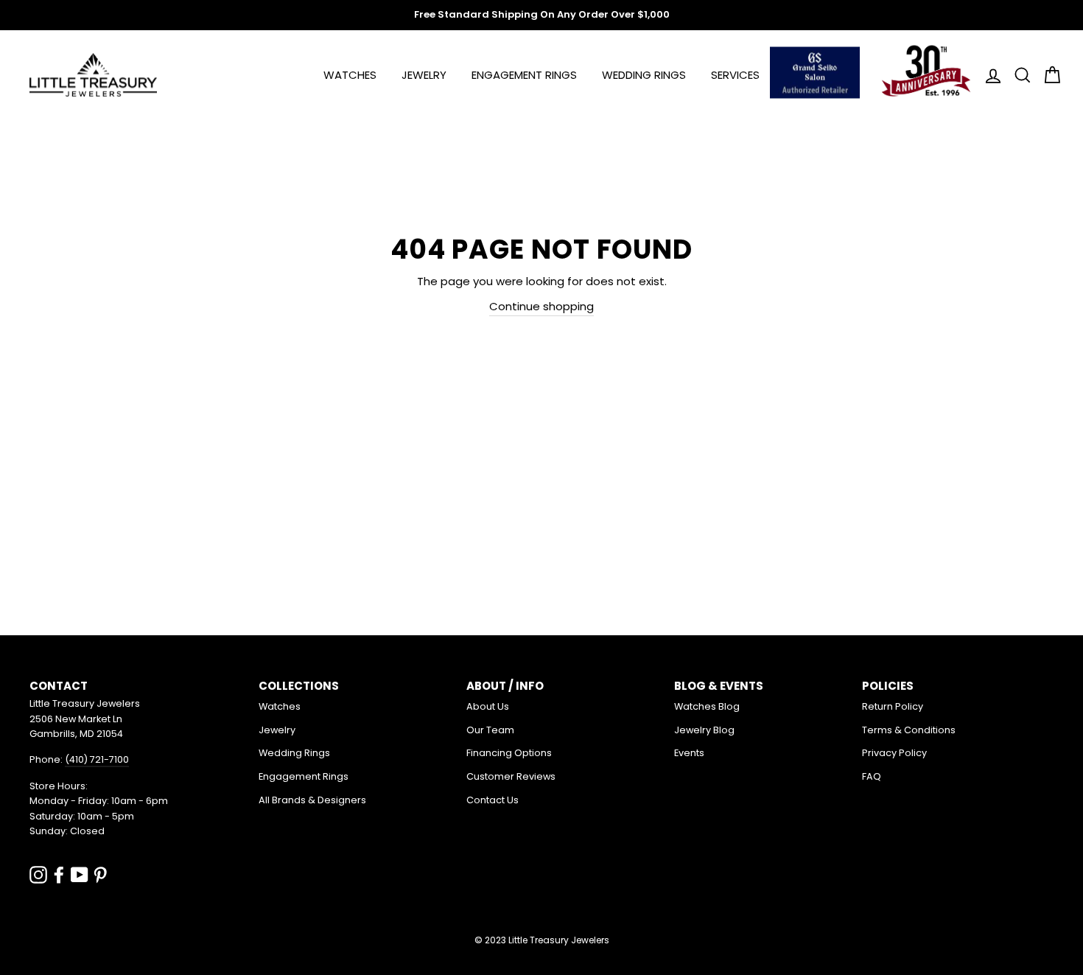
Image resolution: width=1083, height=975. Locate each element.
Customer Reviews (510, 776)
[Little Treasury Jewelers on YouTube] (79, 874)
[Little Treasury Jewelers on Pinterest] (100, 874)
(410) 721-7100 (97, 759)
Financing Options (509, 753)
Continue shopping (541, 306)
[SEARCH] (1018, 75)
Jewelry (424, 75)
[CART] (1047, 75)
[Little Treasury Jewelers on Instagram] (38, 874)
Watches (349, 75)
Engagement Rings (524, 75)
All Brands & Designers (312, 800)
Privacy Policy (894, 753)
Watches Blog (707, 706)
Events (689, 753)
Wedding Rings (644, 75)
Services (735, 75)
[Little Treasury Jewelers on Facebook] (59, 874)
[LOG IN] (988, 75)
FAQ (871, 776)
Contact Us (492, 800)
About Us (487, 706)
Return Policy (892, 706)
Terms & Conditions (909, 730)
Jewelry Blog (704, 730)
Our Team (490, 730)
